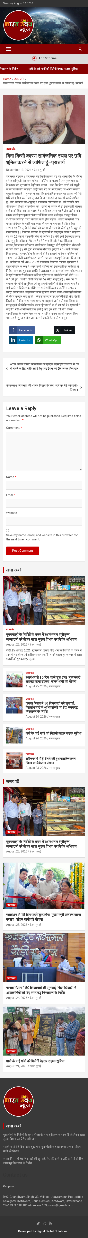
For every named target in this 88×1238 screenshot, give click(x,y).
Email (11, 495)
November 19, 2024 (18, 169)
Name (11, 477)
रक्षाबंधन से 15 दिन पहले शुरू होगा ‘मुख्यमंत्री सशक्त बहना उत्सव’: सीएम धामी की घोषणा (53, 679)
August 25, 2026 (16, 644)
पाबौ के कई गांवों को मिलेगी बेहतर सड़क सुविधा (35, 69)
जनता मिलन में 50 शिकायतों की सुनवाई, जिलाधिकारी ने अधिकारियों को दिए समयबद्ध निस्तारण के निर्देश (52, 707)
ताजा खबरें (13, 570)
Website (11, 513)
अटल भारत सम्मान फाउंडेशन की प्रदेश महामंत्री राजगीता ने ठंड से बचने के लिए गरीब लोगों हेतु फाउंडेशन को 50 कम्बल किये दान (45, 368)
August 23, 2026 (36, 767)
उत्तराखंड (11, 148)
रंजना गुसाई (39, 169)
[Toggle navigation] (8, 49)
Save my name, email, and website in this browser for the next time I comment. (42, 537)
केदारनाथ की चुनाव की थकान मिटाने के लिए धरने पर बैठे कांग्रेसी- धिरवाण (42, 388)
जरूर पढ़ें (12, 781)
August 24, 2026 (36, 716)
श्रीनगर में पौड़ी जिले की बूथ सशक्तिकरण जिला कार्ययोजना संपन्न (51, 761)
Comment (14, 428)
